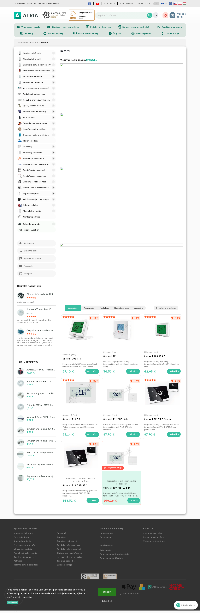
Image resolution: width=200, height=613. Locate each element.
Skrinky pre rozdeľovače (69, 553)
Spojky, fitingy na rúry (25, 557)
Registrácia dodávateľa (112, 558)
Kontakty (109, 3)
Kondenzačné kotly (23, 533)
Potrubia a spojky (53, 33)
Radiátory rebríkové (67, 541)
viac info (27, 597)
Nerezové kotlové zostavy (70, 557)
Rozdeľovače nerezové (69, 545)
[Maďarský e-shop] (184, 3)
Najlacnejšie (89, 308)
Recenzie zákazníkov (153, 537)
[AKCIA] (121, 456)
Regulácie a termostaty (169, 27)
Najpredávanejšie (121, 308)
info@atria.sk (186, 605)
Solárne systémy (141, 33)
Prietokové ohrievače (24, 545)
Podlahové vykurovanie (98, 27)
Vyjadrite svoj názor (153, 533)
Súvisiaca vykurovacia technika (63, 27)
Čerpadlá (114, 33)
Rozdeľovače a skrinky (85, 33)
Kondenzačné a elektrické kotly (134, 27)
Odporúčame (73, 308)
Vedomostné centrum (154, 541)
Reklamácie (145, 3)
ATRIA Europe (127, 3)
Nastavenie (12, 603)
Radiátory (26, 33)
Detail (93, 500)
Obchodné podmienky (112, 528)
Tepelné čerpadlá (66, 561)
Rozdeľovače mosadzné (69, 549)
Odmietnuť (107, 601)
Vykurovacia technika (28, 27)
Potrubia (18, 561)
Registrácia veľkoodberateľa (114, 554)
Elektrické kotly (21, 537)
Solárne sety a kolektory (26, 565)
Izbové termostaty (23, 549)
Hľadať (149, 15)
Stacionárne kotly (22, 541)
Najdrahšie (104, 308)
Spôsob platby (107, 533)
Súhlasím (107, 591)
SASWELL (91, 60)
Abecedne (138, 308)
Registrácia (106, 545)
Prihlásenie (105, 550)
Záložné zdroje (170, 33)
